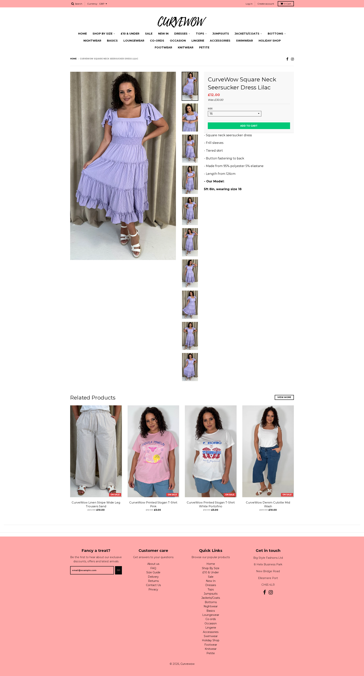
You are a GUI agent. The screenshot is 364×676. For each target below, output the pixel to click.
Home (82, 33)
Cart (287, 3)
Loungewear (133, 40)
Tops (200, 33)
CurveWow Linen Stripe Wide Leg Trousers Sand (96, 504)
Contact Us (153, 585)
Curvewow (187, 664)
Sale (148, 33)
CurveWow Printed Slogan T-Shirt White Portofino (211, 504)
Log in (249, 3)
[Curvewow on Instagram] (292, 59)
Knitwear (185, 47)
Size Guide (153, 572)
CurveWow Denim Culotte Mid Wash (268, 504)
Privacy (153, 589)
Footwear (163, 47)
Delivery (153, 576)
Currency (92, 3)
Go (118, 570)
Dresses (180, 33)
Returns (153, 581)
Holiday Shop (270, 40)
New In (163, 33)
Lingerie (197, 40)
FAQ (153, 568)
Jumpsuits (221, 33)
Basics (112, 40)
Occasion (178, 40)
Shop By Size (102, 33)
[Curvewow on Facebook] (287, 59)
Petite (204, 47)
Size (210, 108)
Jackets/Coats (247, 33)
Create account (265, 3)
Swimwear (244, 40)
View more (284, 397)
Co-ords (157, 40)
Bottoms (275, 33)
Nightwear (92, 40)
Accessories (220, 40)
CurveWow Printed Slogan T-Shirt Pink (153, 504)
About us (153, 564)
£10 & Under (130, 33)
